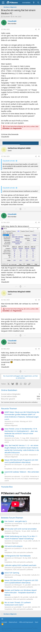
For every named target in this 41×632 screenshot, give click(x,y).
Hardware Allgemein (11, 525)
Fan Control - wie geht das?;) (16, 521)
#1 (39, 29)
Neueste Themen (9, 408)
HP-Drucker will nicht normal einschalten (21, 529)
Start (36, 622)
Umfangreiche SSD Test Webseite (17, 556)
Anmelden (6, 128)
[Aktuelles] (34, 2)
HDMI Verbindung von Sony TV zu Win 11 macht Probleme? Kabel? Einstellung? (21, 537)
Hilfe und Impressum (26, 622)
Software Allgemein (11, 425)
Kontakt (4, 622)
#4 (39, 300)
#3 (39, 222)
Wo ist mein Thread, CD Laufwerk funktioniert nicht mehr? (18, 603)
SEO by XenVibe (6, 628)
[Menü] (3, 2)
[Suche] (38, 2)
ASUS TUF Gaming (12, 573)
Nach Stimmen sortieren (29, 143)
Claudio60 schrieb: (9, 161)
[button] (2, 619)
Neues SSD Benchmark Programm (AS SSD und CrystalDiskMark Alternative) (21, 461)
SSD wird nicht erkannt (13, 546)
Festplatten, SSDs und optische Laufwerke (19, 469)
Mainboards (9, 577)
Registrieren (17, 128)
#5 (39, 349)
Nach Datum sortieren (11, 143)
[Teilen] (35, 29)
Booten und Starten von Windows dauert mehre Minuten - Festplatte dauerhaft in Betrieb (21, 592)
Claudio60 (6, 17)
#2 (39, 156)
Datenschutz (13, 622)
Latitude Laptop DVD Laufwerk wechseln (20, 565)
